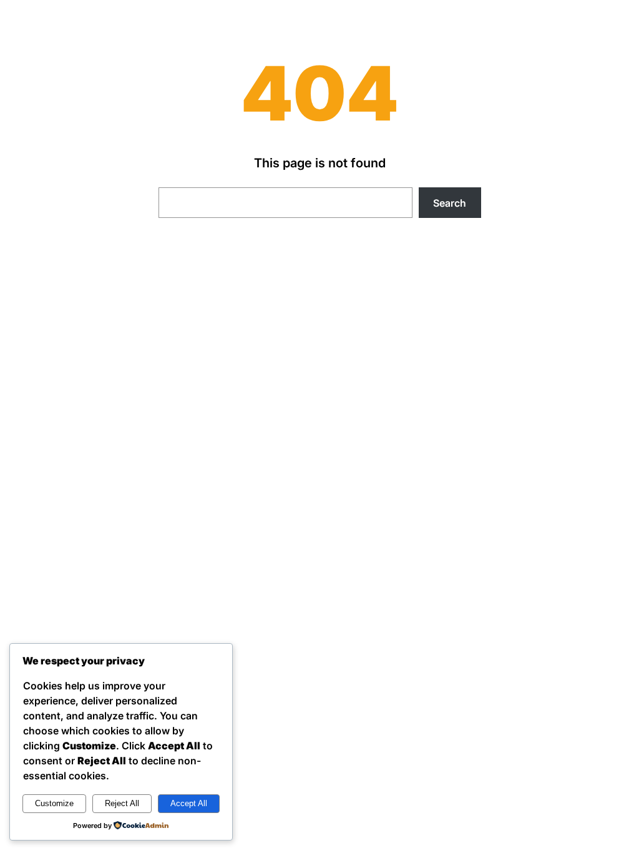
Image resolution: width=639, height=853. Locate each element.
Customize (54, 803)
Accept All (188, 803)
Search (449, 203)
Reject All (122, 803)
